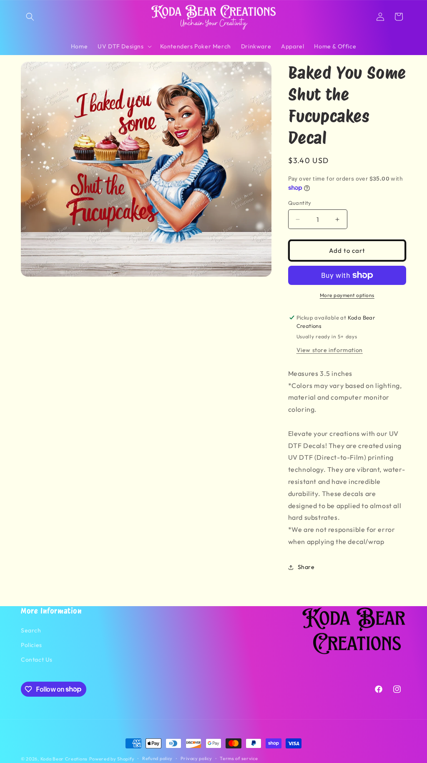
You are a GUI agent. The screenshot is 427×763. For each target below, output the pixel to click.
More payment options (347, 295)
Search (31, 630)
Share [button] (306, 567)
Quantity (299, 202)
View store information (329, 350)
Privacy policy (196, 758)
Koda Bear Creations (64, 759)
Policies (31, 645)
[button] (30, 17)
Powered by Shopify (112, 759)
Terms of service (239, 758)
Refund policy (157, 758)
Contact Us (37, 659)
